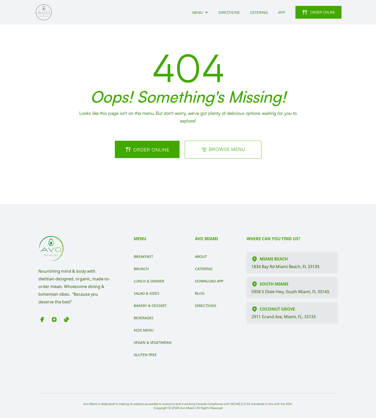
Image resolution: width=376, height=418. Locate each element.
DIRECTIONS (229, 12)
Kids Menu (144, 330)
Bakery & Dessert (150, 305)
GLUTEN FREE (145, 354)
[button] (200, 12)
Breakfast (143, 256)
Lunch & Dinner (149, 281)
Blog (199, 293)
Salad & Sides (146, 293)
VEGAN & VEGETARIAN (153, 342)
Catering (203, 268)
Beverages (143, 317)
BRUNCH (141, 268)
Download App (209, 281)
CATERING (259, 12)
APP (281, 12)
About (201, 256)
